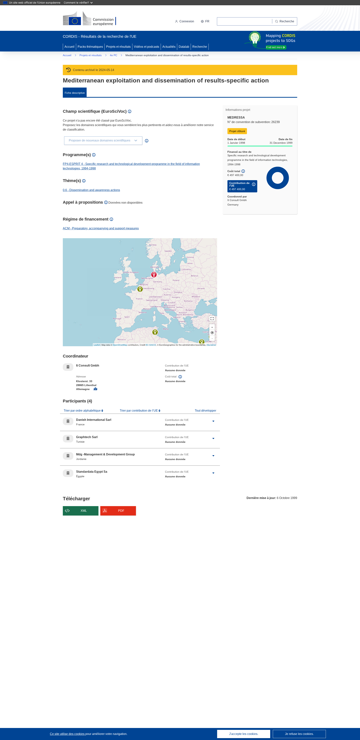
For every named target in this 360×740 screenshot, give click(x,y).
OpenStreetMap (120, 344)
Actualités (169, 46)
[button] (205, 21)
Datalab (184, 46)
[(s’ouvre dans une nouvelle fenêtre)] (93, 18)
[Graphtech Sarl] (155, 332)
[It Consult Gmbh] (154, 275)
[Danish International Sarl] (140, 289)
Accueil (69, 46)
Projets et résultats (118, 46)
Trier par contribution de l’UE (139, 410)
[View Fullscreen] (212, 318)
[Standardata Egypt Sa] (202, 342)
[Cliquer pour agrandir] (213, 421)
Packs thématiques (90, 46)
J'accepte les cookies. (243, 733)
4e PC (113, 55)
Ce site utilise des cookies (67, 733)
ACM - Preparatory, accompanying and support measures (101, 228)
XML (84, 510)
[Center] (212, 332)
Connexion (186, 21)
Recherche (199, 46)
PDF (121, 510)
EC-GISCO (151, 344)
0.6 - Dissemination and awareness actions (91, 190)
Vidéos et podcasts (146, 46)
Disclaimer (211, 344)
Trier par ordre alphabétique (82, 410)
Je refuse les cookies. (299, 733)
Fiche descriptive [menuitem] (75, 92)
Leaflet (97, 344)
